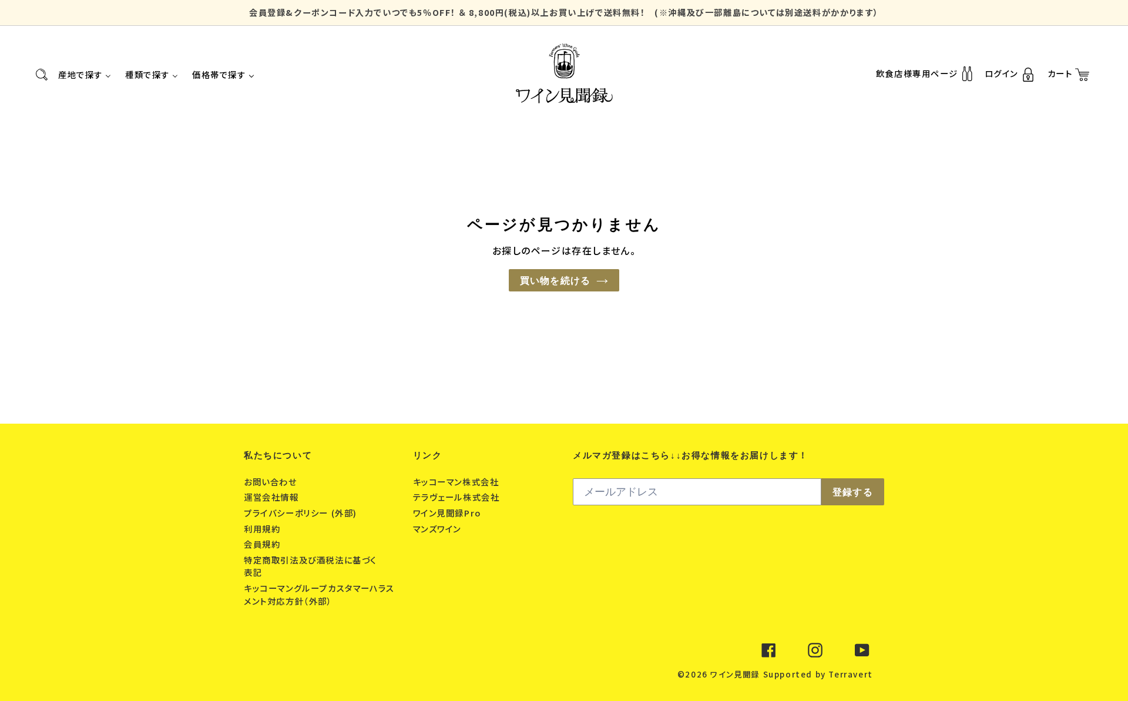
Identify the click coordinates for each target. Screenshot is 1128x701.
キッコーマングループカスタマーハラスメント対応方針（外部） (319, 594)
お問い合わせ (272, 481)
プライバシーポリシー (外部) (302, 513)
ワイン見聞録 (735, 674)
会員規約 (263, 544)
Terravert (850, 674)
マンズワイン (438, 528)
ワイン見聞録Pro (448, 513)
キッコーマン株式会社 (457, 481)
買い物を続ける (555, 280)
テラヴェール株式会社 (458, 497)
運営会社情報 (272, 497)
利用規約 (263, 528)
